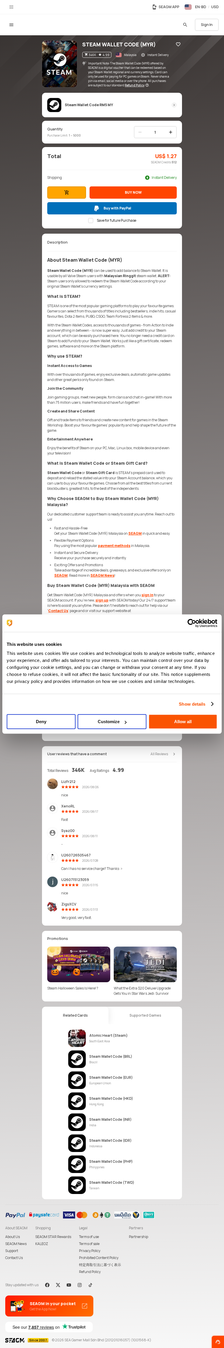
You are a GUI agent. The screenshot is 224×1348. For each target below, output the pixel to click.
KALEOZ (41, 1243)
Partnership (138, 1236)
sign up (101, 600)
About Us (12, 1236)
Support (11, 1250)
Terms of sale (89, 1243)
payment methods (114, 545)
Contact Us (58, 610)
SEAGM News (102, 575)
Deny (41, 721)
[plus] (170, 132)
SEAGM (135, 533)
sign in (147, 594)
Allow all (183, 721)
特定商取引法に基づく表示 (100, 1264)
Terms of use (89, 1236)
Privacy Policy (89, 1250)
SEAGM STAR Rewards (53, 1236)
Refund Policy (90, 1271)
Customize (109, 721)
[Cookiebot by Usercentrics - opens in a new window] (191, 623)
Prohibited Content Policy (98, 1257)
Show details (192, 704)
